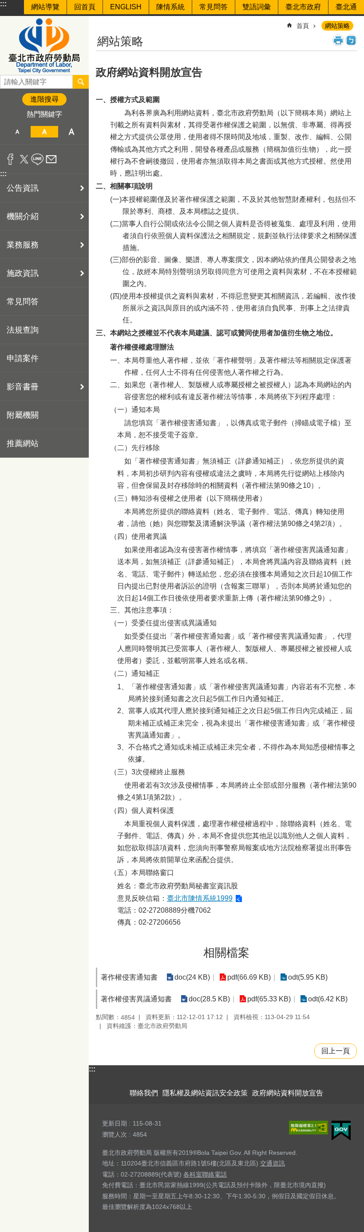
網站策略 (337, 25)
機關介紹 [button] (23, 216)
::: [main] (101, 22)
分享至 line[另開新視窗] (37, 159)
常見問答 (213, 7)
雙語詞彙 (256, 7)
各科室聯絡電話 (205, 1174)
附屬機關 (23, 415)
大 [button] (71, 131)
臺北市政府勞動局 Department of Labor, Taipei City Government (44, 45)
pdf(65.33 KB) (269, 999)
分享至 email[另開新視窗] (51, 159)
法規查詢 (23, 330)
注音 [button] (351, 40)
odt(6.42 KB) (328, 999)
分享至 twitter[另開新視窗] (24, 159)
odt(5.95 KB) (308, 977)
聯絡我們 (144, 1093)
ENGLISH (126, 7)
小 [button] (17, 131)
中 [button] (44, 131)
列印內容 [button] (338, 40)
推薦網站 (23, 443)
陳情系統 (170, 7)
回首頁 (84, 7)
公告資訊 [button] (23, 188)
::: (3, 4)
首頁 (303, 25)
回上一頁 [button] (335, 1051)
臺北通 (346, 7)
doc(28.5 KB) (209, 999)
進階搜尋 (44, 99)
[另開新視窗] (308, 1127)
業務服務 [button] (23, 244)
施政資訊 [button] (23, 273)
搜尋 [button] (81, 81)
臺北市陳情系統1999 (200, 898)
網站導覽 (45, 7)
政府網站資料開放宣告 (287, 1093)
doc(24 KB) (192, 977)
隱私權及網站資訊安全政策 (205, 1093)
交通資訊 (272, 1163)
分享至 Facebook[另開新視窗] (10, 159)
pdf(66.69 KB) (249, 977)
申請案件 (23, 358)
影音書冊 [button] (23, 386)
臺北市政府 (303, 7)
